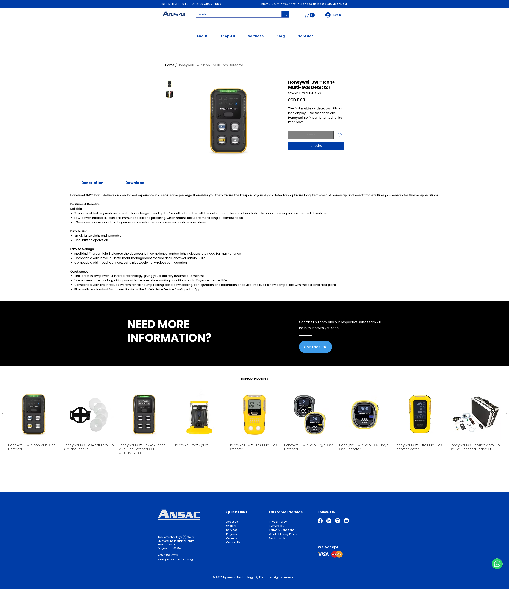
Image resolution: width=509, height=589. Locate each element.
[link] (92, 182)
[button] (310, 15)
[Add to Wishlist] (339, 135)
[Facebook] (320, 520)
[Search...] (285, 14)
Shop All (231, 526)
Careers (231, 538)
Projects (231, 534)
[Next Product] (506, 414)
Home (169, 65)
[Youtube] (346, 520)
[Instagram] (337, 520)
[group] (254, 422)
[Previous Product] (2, 414)
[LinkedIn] (328, 520)
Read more (296, 122)
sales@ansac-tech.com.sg (175, 559)
